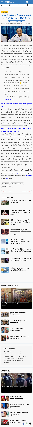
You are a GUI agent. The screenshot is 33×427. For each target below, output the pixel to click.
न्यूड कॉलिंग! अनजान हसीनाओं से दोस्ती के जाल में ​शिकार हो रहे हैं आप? (21, 260)
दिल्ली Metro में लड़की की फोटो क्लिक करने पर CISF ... (18, 322)
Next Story (25, 192)
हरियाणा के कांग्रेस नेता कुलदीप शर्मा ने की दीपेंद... (16, 398)
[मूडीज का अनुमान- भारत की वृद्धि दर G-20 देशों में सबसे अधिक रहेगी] (5, 270)
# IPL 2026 (6, 352)
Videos (22, 5)
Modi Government (17, 184)
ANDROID (29, 176)
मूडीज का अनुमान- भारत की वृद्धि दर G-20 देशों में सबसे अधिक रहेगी (21, 269)
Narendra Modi (7, 187)
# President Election (18, 360)
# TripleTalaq (19, 358)
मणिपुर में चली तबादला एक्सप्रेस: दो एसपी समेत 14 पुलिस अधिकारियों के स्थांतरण (20, 222)
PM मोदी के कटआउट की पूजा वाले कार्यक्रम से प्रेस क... (15, 304)
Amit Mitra (5, 184)
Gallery (13, 5)
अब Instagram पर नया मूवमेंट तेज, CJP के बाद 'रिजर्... (19, 337)
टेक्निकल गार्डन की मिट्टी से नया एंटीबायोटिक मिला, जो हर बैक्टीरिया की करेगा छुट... (21, 232)
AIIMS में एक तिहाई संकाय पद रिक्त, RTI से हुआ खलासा (21, 201)
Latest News (6, 371)
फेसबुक (5, 173)
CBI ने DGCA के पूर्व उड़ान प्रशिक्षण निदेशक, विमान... (14, 388)
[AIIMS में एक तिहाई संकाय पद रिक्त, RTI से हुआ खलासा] (5, 202)
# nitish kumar (7, 360)
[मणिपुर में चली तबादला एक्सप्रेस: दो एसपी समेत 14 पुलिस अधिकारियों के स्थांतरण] (5, 222)
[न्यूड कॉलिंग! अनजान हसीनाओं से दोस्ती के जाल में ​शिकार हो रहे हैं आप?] (5, 260)
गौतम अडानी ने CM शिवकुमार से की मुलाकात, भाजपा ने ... (19, 406)
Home (4, 5)
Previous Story (9, 192)
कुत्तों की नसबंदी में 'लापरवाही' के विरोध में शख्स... (17, 314)
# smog (13, 356)
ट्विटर (18, 173)
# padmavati (6, 356)
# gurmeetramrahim (8, 358)
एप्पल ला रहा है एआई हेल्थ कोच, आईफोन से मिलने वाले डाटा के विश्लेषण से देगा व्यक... (20, 241)
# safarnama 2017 (8, 354)
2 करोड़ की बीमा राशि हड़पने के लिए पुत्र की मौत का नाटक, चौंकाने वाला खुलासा (21, 250)
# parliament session (16, 352)
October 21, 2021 (9, 100)
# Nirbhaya (6, 363)
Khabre (8, 9)
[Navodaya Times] (9, 2)
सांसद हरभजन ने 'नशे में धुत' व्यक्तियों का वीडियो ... (17, 330)
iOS (7, 178)
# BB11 (18, 356)
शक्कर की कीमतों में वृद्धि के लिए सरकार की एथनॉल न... (18, 421)
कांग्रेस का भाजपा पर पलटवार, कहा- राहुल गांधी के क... (19, 413)
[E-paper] (27, 2)
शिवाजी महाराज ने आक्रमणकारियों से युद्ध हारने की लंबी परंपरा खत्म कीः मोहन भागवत (21, 212)
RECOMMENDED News (9, 286)
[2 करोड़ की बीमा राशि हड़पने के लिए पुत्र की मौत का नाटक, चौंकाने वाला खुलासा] (5, 251)
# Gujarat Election (19, 354)
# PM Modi (24, 356)
